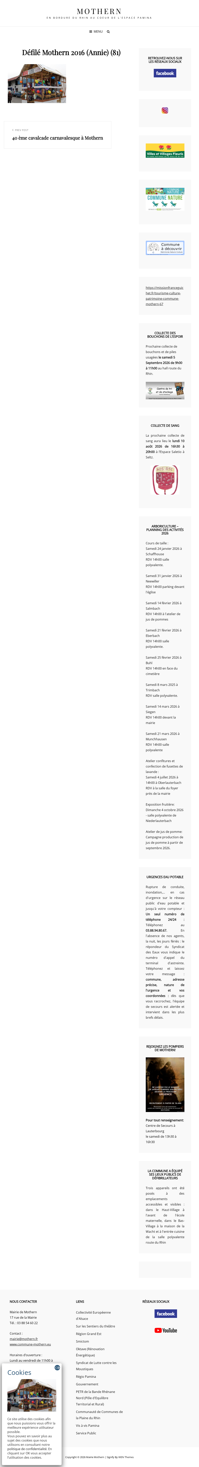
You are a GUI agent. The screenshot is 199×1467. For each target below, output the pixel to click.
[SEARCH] (108, 31)
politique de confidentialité (27, 1449)
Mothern (99, 11)
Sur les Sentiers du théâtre (95, 1326)
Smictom (82, 1341)
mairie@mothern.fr (24, 1339)
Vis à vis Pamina (87, 1425)
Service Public (86, 1433)
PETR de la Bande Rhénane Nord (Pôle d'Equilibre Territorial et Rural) (95, 1398)
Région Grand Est (88, 1334)
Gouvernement (87, 1384)
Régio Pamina (86, 1376)
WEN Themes (126, 1457)
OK (57, 1368)
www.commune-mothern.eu (30, 1344)
